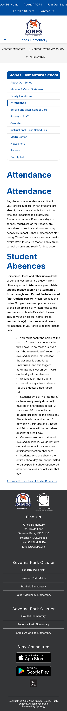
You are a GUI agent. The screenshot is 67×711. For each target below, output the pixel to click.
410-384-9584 (36, 542)
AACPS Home (9, 4)
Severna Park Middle (34, 578)
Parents (15, 150)
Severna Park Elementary (33, 624)
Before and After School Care (28, 109)
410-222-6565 (38, 537)
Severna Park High (33, 569)
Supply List (17, 157)
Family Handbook (21, 96)
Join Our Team (57, 4)
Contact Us (47, 11)
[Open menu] (5, 39)
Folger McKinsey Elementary (33, 594)
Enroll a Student (23, 11)
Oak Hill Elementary (33, 616)
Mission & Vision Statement (27, 89)
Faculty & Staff (19, 116)
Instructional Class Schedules (28, 130)
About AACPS (33, 4)
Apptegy (40, 706)
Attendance (37, 56)
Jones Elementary (13, 49)
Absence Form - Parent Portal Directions (32, 481)
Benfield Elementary (33, 586)
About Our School (21, 82)
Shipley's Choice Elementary (33, 632)
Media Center (18, 136)
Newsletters (17, 143)
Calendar (15, 123)
